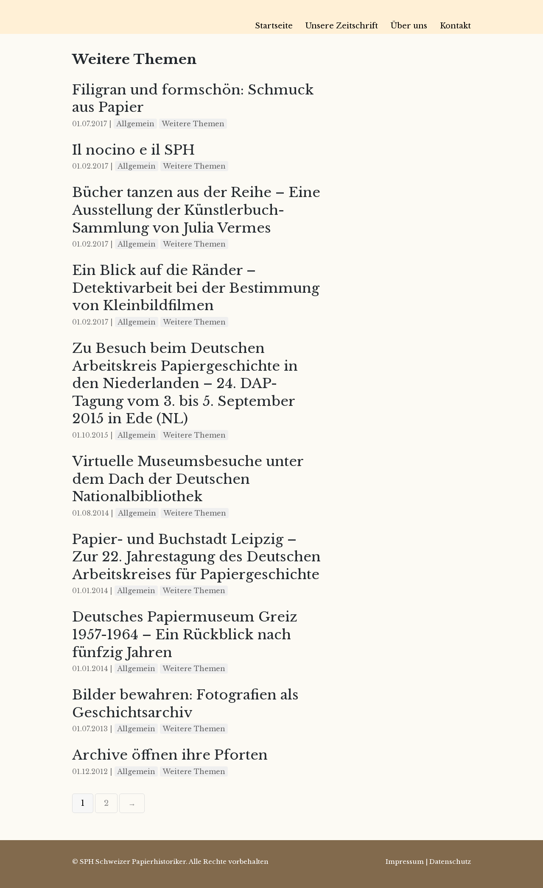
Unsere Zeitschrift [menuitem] (341, 26)
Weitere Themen (193, 123)
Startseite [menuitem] (274, 26)
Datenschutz (450, 861)
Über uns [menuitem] (409, 26)
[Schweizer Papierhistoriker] (131, 17)
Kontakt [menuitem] (455, 26)
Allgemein (135, 123)
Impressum (405, 861)
